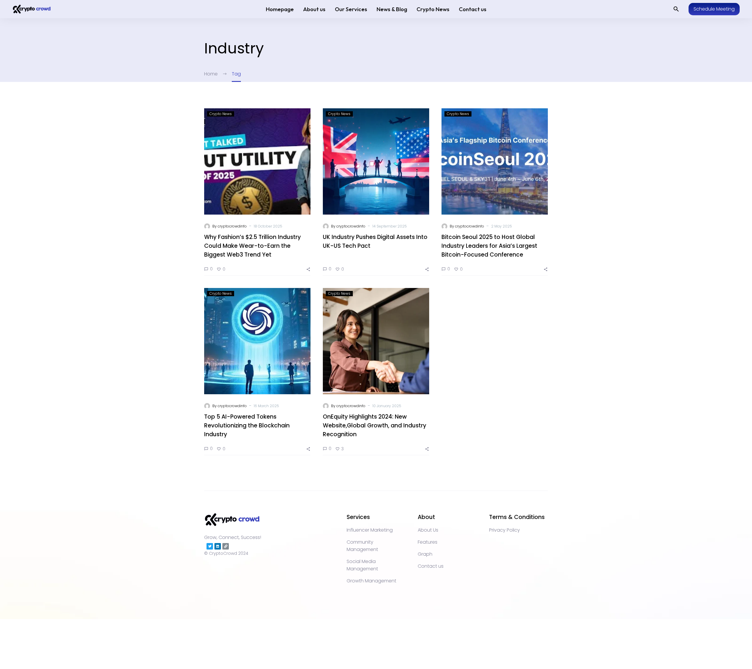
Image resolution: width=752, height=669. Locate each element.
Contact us (472, 9)
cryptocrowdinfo (232, 226)
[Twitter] (210, 546)
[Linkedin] (217, 546)
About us (314, 9)
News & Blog (392, 9)
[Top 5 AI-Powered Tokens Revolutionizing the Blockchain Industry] (257, 341)
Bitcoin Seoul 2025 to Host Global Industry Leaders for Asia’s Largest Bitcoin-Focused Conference (489, 246)
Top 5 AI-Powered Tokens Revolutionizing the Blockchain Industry (247, 425)
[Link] (225, 546)
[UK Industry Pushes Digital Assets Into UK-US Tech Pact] (376, 161)
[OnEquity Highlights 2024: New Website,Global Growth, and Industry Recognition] (376, 341)
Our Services (351, 9)
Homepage (280, 9)
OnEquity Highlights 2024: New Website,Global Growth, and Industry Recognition (374, 425)
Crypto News (433, 9)
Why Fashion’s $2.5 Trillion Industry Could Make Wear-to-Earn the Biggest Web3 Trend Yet (252, 246)
